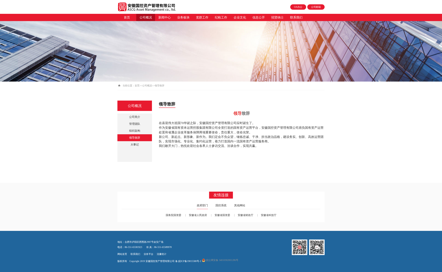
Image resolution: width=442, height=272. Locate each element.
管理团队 (134, 123)
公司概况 (146, 17)
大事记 (135, 144)
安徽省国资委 (222, 215)
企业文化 (240, 17)
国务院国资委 (173, 215)
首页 (127, 17)
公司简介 (134, 116)
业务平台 (148, 254)
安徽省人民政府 (198, 215)
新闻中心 (164, 17)
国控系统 (221, 205)
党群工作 (202, 17)
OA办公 (298, 7)
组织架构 (134, 130)
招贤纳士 (277, 17)
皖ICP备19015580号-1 (190, 261)
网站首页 (122, 254)
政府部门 (202, 205)
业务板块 (183, 17)
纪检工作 (221, 17)
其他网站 (239, 205)
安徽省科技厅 (268, 215)
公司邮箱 (316, 7)
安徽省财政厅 (245, 215)
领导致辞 (134, 137)
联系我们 (296, 17)
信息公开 (258, 17)
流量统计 (161, 254)
